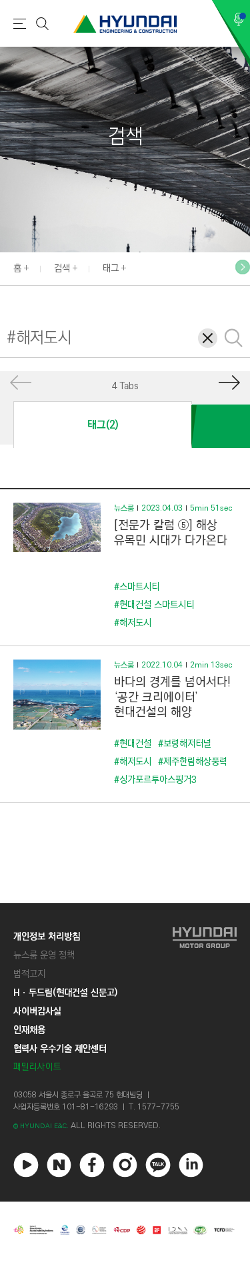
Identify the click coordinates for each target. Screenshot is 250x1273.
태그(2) (102, 425)
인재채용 (29, 1030)
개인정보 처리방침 (46, 936)
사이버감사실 (37, 1011)
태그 (111, 268)
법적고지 (29, 974)
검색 (62, 268)
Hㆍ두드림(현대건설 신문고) (65, 992)
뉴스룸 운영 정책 (44, 955)
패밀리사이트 (37, 1067)
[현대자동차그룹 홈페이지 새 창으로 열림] (205, 1001)
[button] (242, 267)
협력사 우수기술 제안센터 (60, 1048)
